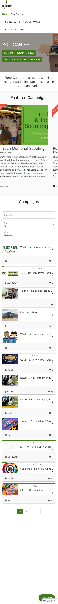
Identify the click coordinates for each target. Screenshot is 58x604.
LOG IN (8, 52)
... (38, 511)
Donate (47, 597)
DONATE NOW (25, 52)
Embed (28, 22)
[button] (4, 149)
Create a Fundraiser (15, 29)
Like (18, 22)
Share (9, 22)
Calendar (39, 22)
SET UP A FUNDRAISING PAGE (22, 59)
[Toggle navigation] (54, 5)
